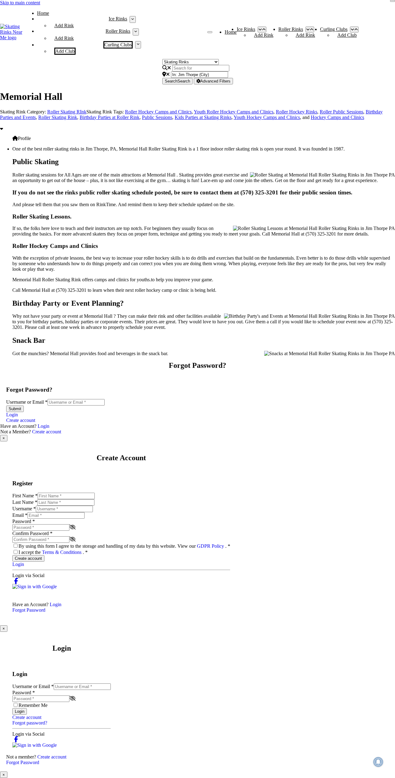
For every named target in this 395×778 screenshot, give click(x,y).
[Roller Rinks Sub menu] (136, 31)
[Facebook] (16, 581)
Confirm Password (32, 533)
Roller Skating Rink (57, 117)
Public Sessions (157, 117)
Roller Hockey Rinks (296, 111)
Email (19, 515)
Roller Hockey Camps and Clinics (158, 111)
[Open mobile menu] (209, 32)
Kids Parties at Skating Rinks (203, 117)
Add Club (65, 51)
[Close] (392, 1)
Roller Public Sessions (341, 111)
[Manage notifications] (378, 762)
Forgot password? (29, 722)
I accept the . (53, 552)
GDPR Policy (211, 546)
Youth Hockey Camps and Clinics (267, 117)
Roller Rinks (118, 31)
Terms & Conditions (62, 552)
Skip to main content (20, 2)
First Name (25, 495)
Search (177, 81)
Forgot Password (28, 610)
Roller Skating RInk (66, 111)
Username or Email (27, 402)
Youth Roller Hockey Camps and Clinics (233, 111)
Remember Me (33, 705)
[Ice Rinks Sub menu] (132, 19)
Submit (15, 408)
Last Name (24, 502)
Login (12, 414)
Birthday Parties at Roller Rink (109, 117)
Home (43, 13)
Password (23, 521)
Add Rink (64, 25)
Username (24, 508)
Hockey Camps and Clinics (337, 117)
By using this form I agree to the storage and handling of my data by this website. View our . (124, 546)
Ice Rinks (118, 18)
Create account (20, 420)
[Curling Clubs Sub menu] (138, 45)
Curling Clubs (118, 44)
